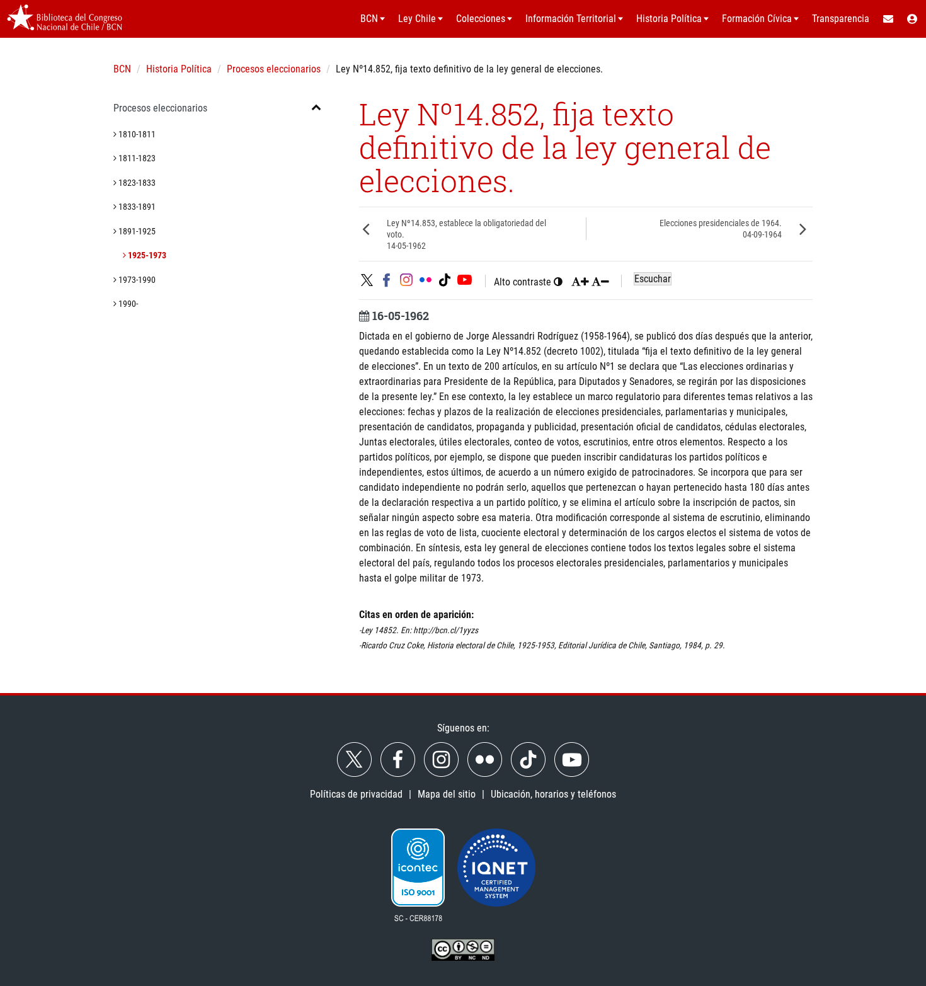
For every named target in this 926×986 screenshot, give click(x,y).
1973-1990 (136, 280)
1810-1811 (136, 134)
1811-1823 (136, 158)
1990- (127, 304)
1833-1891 (136, 207)
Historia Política (179, 69)
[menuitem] (888, 19)
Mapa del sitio (447, 794)
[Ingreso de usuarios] (913, 19)
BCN (122, 69)
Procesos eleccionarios (274, 69)
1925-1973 (146, 255)
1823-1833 (136, 183)
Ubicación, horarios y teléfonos (553, 794)
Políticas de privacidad (356, 794)
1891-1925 (136, 231)
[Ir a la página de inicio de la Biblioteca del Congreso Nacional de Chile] (64, 19)
